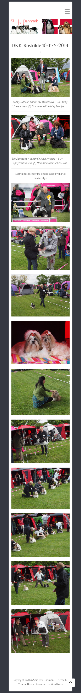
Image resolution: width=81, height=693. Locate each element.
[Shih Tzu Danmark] (40, 21)
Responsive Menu (67, 11)
